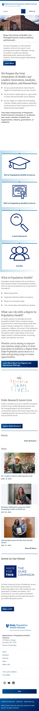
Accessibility (6, 675)
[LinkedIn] (13, 683)
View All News (30, 548)
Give (19, 691)
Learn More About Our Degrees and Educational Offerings (17, 364)
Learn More (9, 63)
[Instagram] (4, 683)
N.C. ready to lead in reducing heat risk (16, 476)
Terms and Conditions (9, 672)
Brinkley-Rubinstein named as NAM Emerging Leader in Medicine (15, 508)
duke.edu (19, 702)
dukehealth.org (29, 702)
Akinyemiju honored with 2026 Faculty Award (16, 541)
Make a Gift (6, 664)
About (4, 652)
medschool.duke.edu (8, 702)
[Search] (23, 11)
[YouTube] (9, 683)
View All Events (30, 441)
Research (5, 658)
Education (5, 655)
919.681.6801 (12, 645)
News (4, 661)
